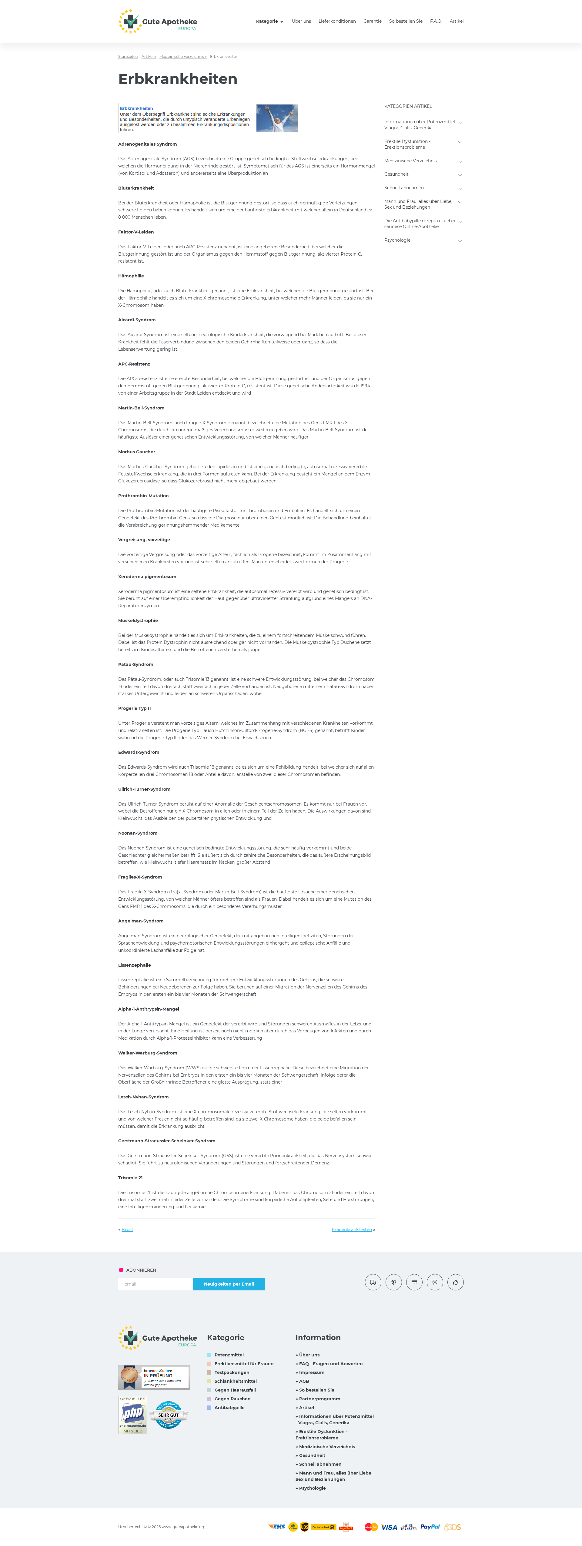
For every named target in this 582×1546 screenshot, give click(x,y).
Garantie (372, 21)
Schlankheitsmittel (236, 1381)
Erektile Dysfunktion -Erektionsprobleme (407, 144)
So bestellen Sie (406, 21)
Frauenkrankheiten (352, 1229)
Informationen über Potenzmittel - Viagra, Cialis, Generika (421, 125)
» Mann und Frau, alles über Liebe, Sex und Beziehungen (334, 1476)
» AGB (302, 1381)
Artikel (457, 21)
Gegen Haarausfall (235, 1390)
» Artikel (305, 1407)
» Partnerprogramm (318, 1399)
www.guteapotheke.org (184, 1526)
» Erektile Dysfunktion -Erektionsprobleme (321, 1435)
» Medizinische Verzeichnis (325, 1446)
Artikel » (149, 56)
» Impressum (310, 1372)
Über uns (301, 21)
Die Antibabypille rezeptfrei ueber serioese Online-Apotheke (420, 224)
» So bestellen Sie (315, 1390)
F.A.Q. (436, 21)
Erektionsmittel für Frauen (244, 1363)
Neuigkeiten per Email (229, 1284)
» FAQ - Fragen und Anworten (329, 1363)
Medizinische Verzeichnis (410, 161)
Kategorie (267, 21)
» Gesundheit (310, 1455)
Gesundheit (396, 174)
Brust (127, 1229)
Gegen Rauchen (233, 1399)
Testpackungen (232, 1372)
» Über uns (307, 1355)
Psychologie (397, 240)
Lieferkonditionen (337, 21)
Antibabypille (230, 1407)
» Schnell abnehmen (319, 1464)
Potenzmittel (229, 1355)
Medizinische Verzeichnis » (183, 56)
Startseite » (128, 56)
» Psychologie (311, 1488)
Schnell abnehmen (404, 187)
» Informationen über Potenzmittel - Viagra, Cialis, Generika (335, 1419)
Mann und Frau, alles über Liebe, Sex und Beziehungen (418, 204)
